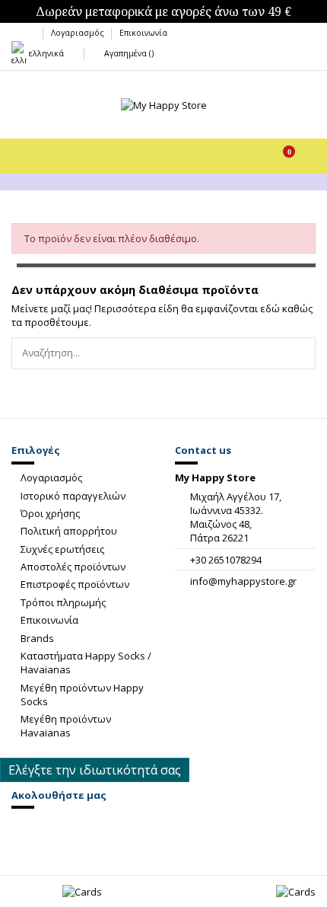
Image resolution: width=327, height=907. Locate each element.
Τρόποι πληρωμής (63, 602)
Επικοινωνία (143, 32)
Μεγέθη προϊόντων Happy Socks (82, 694)
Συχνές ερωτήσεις (62, 549)
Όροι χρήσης (50, 513)
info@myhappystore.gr (243, 581)
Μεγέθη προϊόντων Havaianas (66, 725)
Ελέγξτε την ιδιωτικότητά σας (94, 770)
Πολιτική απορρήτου (69, 531)
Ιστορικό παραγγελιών (73, 496)
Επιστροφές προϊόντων (75, 584)
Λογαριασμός (78, 32)
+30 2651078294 (226, 560)
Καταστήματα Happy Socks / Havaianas (86, 662)
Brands (37, 638)
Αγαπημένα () (127, 53)
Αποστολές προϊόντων (73, 566)
